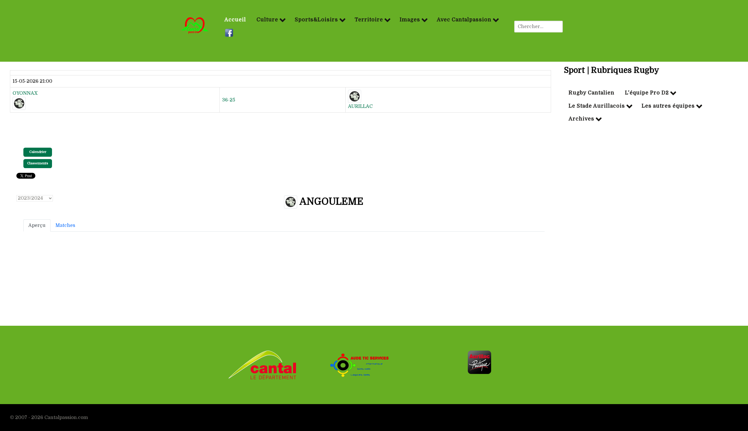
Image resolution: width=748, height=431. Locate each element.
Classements (37, 163)
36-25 (228, 100)
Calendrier (37, 152)
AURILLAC (360, 106)
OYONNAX (25, 93)
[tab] (37, 225)
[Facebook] (230, 33)
